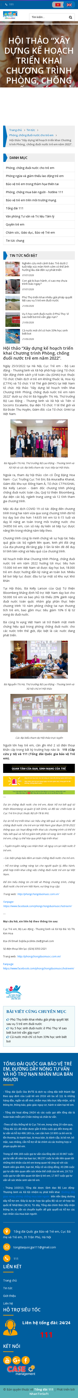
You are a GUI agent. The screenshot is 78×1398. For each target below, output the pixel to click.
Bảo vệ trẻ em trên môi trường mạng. (31, 200)
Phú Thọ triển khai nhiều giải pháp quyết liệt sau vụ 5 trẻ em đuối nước (47, 298)
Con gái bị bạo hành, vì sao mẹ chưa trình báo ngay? (44, 282)
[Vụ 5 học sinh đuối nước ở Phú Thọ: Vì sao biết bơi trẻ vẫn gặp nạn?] (12, 319)
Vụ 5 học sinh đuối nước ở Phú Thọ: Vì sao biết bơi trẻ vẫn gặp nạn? (45, 315)
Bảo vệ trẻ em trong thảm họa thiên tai (32, 184)
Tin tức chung (15, 240)
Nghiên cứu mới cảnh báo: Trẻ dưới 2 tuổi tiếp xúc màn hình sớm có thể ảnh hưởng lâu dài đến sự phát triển (45, 266)
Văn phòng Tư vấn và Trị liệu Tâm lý (30, 216)
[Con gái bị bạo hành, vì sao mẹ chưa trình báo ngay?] (12, 286)
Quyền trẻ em (15, 224)
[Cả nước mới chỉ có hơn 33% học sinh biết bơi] (12, 336)
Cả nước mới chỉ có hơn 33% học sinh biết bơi (45, 332)
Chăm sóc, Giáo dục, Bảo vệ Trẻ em (30, 232)
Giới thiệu (9, 1296)
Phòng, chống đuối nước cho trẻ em (30, 168)
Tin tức (7, 1288)
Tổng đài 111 (15, 208)
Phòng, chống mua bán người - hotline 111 (34, 192)
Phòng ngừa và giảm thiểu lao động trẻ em (35, 176)
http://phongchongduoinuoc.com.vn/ (38, 894)
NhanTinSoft (39, 1394)
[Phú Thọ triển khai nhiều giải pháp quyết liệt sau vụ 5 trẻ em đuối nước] (12, 303)
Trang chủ (10, 1280)
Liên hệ (8, 1303)
